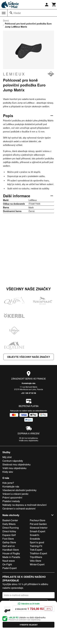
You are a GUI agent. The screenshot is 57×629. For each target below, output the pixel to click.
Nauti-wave (8, 560)
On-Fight (7, 564)
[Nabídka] (3, 13)
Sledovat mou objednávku (16, 464)
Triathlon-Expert (38, 553)
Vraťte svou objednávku (28, 440)
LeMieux (14, 73)
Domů (6, 20)
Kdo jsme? (8, 483)
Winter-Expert (37, 564)
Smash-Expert (37, 531)
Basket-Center (10, 520)
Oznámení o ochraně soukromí (18, 508)
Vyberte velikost (29, 624)
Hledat (17, 13)
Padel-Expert (9, 568)
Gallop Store (9, 542)
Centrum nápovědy (12, 460)
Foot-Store (8, 538)
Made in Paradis (11, 557)
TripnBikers (36, 557)
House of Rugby (11, 553)
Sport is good (37, 542)
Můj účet (7, 457)
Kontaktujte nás (28, 383)
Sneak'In (34, 535)
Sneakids (35, 538)
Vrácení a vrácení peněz (15, 494)
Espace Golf (9, 535)
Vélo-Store (35, 560)
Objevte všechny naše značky (28, 357)
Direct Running (10, 527)
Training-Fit (36, 546)
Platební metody (11, 501)
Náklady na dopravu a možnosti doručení (24, 505)
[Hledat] (11, 12)
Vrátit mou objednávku (14, 468)
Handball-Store (10, 549)
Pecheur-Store (37, 520)
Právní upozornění (12, 497)
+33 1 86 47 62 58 (28, 393)
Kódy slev (7, 472)
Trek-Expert (36, 549)
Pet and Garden (38, 524)
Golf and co (8, 546)
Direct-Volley (9, 531)
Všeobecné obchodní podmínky (19, 490)
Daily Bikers (9, 524)
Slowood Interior (38, 527)
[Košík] (54, 4)
